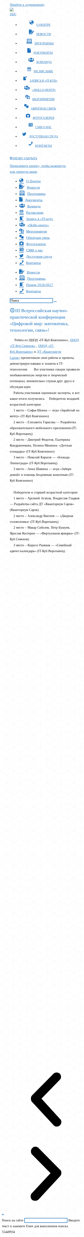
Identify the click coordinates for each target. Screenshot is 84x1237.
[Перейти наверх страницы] (3, 1214)
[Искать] (55, 301)
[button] (46, 1100)
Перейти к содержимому (27, 5)
